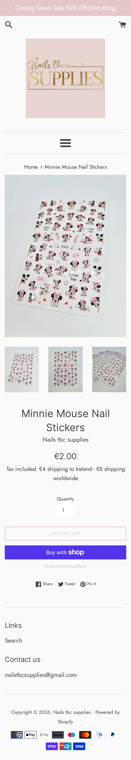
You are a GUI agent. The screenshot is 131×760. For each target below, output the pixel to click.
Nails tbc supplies (72, 712)
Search (13, 640)
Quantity (65, 498)
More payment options (65, 565)
